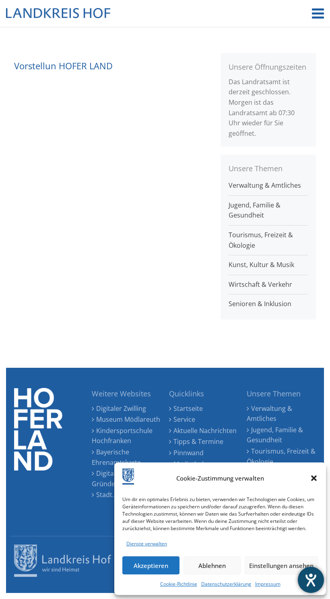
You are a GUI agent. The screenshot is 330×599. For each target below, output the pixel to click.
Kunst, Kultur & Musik (261, 264)
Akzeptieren (151, 566)
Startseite (188, 408)
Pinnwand (188, 452)
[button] (314, 478)
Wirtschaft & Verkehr (260, 284)
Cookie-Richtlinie (178, 583)
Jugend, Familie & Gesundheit (254, 210)
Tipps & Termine (198, 441)
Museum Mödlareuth (128, 419)
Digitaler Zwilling (121, 408)
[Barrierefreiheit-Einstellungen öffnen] (311, 580)
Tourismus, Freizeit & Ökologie (261, 240)
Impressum (267, 583)
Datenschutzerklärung (226, 583)
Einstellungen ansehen (281, 566)
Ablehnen (212, 566)
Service (184, 419)
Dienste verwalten (146, 543)
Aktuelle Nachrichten (205, 430)
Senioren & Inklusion (260, 303)
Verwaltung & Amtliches (265, 185)
